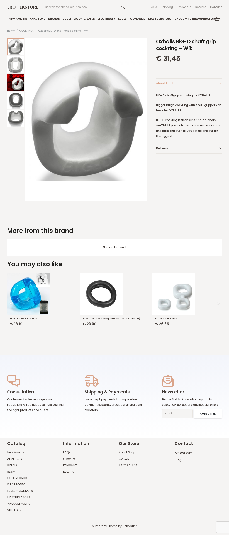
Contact (216, 7)
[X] (179, 460)
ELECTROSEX (16, 484)
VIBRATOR (14, 510)
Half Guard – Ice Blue (23, 318)
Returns (200, 7)
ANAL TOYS (14, 459)
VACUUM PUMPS (18, 504)
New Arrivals (16, 452)
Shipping (167, 7)
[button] (217, 18)
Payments (184, 7)
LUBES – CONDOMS (20, 491)
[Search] (123, 7)
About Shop (127, 452)
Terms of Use (128, 465)
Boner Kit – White (166, 318)
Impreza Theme (106, 526)
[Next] (218, 303)
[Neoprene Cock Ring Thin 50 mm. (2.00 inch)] (114, 293)
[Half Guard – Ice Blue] (42, 293)
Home (11, 30)
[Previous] (11, 303)
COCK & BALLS (17, 478)
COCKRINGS (26, 30)
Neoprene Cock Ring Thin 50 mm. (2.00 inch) (111, 318)
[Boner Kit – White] (187, 293)
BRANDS (12, 465)
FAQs (153, 7)
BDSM (11, 471)
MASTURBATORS (18, 497)
